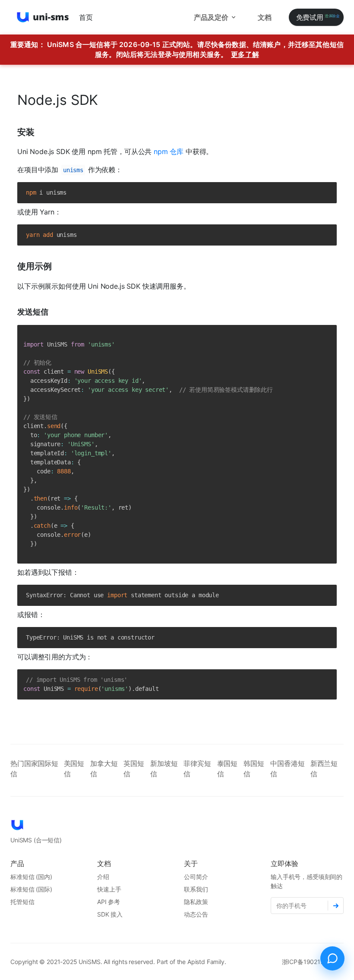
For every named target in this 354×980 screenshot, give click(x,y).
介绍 (103, 876)
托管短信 (22, 901)
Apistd (196, 961)
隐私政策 (196, 901)
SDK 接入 (110, 914)
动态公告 (196, 914)
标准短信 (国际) (31, 889)
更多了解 (245, 54)
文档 (265, 17)
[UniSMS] (43, 17)
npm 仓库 (168, 151)
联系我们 (196, 889)
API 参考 (108, 901)
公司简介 (196, 876)
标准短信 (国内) (31, 876)
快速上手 (109, 889)
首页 (86, 17)
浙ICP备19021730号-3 (313, 961)
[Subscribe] (336, 905)
